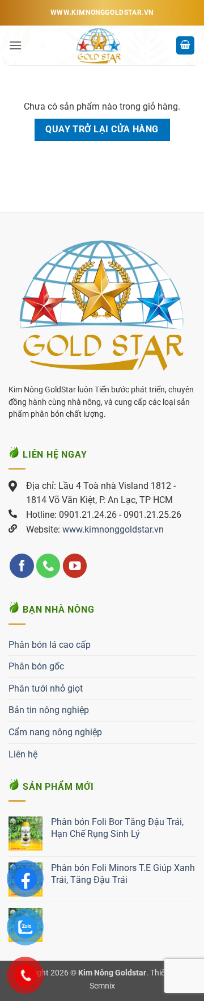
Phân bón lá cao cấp (49, 644)
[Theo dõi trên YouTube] (75, 566)
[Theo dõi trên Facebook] (22, 566)
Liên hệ (22, 754)
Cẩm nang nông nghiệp (55, 732)
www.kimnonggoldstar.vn (113, 529)
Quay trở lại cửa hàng (102, 129)
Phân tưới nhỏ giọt (45, 688)
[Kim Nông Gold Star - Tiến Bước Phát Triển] (99, 45)
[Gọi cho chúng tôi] (48, 566)
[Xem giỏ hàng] (185, 45)
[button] (15, 45)
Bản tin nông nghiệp (48, 710)
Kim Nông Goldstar (112, 973)
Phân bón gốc (36, 666)
